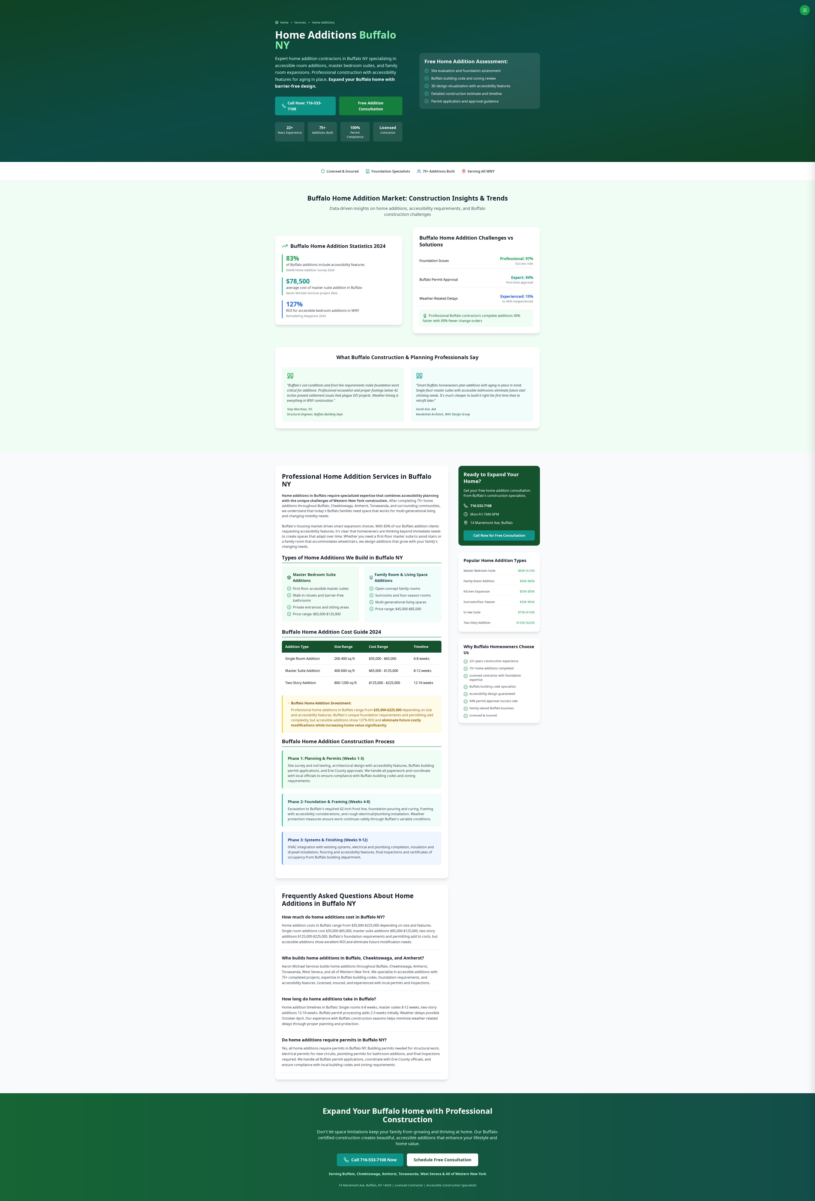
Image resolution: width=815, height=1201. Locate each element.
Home (284, 22)
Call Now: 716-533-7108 (305, 105)
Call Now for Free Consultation (499, 535)
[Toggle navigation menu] (805, 10)
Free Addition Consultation (371, 105)
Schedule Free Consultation (442, 1160)
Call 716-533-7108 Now (374, 1160)
